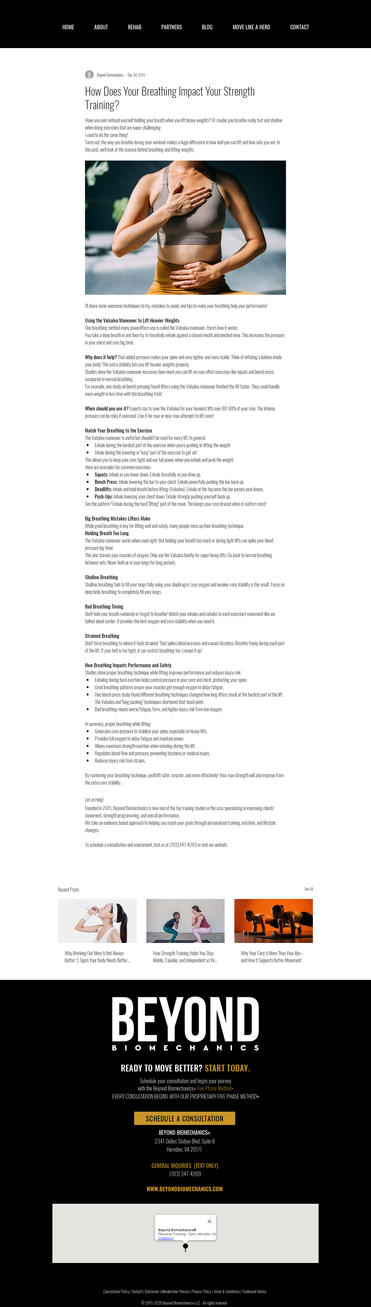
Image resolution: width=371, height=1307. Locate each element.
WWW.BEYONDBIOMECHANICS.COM (185, 1189)
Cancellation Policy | (117, 1291)
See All (308, 889)
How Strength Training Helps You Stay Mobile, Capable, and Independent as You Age (184, 956)
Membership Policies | (177, 1291)
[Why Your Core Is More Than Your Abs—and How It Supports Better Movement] (273, 921)
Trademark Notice (254, 1291)
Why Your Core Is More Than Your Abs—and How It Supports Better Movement (272, 956)
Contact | (138, 1291)
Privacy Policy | (202, 1291)
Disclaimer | (153, 1291)
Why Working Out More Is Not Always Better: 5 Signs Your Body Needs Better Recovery (96, 956)
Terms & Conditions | (227, 1291)
